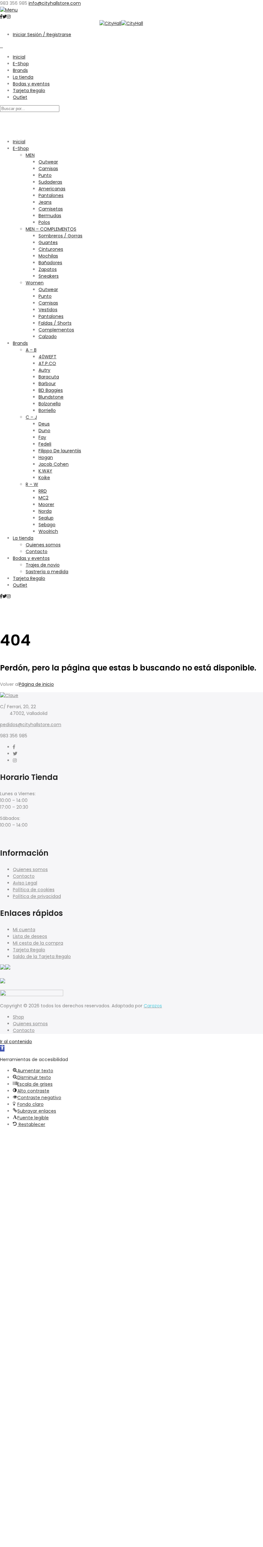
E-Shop (21, 63)
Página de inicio (36, 684)
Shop (18, 1017)
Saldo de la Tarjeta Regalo (42, 956)
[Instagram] (15, 760)
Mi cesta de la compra (38, 943)
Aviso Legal (25, 883)
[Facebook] (14, 747)
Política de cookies (34, 889)
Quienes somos (30, 869)
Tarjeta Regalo (29, 90)
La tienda (23, 77)
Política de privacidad (37, 896)
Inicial (19, 57)
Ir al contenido (16, 1041)
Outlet (20, 97)
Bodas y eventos (31, 84)
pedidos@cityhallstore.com (30, 724)
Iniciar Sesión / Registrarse (42, 34)
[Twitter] (15, 753)
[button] (2, 1048)
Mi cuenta (24, 929)
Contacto (24, 876)
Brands (20, 70)
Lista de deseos (30, 936)
